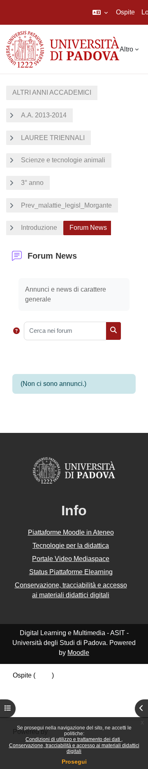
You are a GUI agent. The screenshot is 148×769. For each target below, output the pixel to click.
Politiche (25, 697)
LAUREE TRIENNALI (53, 137)
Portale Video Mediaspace (70, 558)
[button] (100, 12)
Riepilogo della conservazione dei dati (69, 686)
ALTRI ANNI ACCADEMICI (51, 92)
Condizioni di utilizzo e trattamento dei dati (73, 739)
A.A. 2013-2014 (44, 115)
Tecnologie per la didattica (70, 545)
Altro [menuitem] (126, 49)
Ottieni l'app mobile (41, 707)
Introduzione (39, 227)
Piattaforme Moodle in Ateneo (71, 532)
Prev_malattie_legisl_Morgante (66, 205)
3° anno (32, 182)
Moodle (78, 652)
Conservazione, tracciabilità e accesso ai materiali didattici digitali (74, 748)
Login (43, 675)
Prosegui (74, 761)
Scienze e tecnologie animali (63, 160)
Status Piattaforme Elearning (71, 571)
